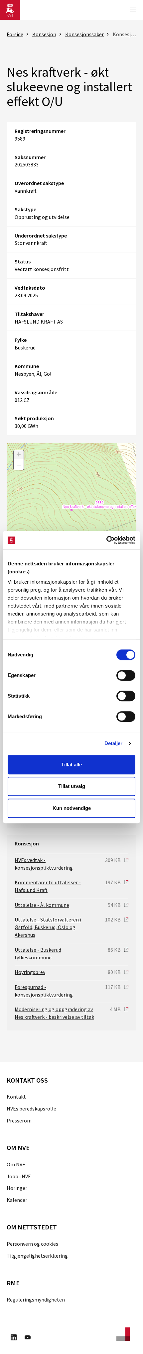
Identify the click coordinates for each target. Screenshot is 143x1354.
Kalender (17, 1200)
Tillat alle (71, 764)
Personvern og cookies (32, 1243)
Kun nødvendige (72, 808)
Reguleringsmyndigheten (36, 1299)
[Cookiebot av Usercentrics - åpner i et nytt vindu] (106, 540)
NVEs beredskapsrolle (31, 1108)
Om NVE (16, 1164)
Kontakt (16, 1096)
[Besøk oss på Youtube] (28, 1338)
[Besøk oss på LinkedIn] (14, 1338)
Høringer (17, 1188)
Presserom (19, 1120)
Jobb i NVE (19, 1176)
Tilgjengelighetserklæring (37, 1255)
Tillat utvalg (71, 786)
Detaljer (113, 743)
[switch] (125, 675)
